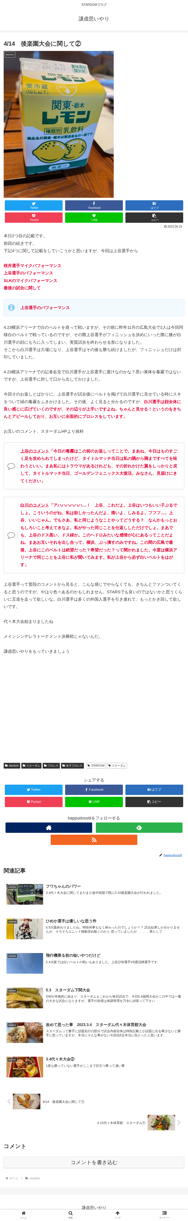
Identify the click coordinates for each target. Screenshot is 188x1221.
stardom (14, 765)
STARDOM (98, 765)
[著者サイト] (49, 827)
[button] (154, 217)
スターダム (33, 765)
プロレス (52, 765)
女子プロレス (74, 765)
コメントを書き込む (94, 1162)
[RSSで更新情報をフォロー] (94, 840)
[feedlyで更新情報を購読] (139, 827)
